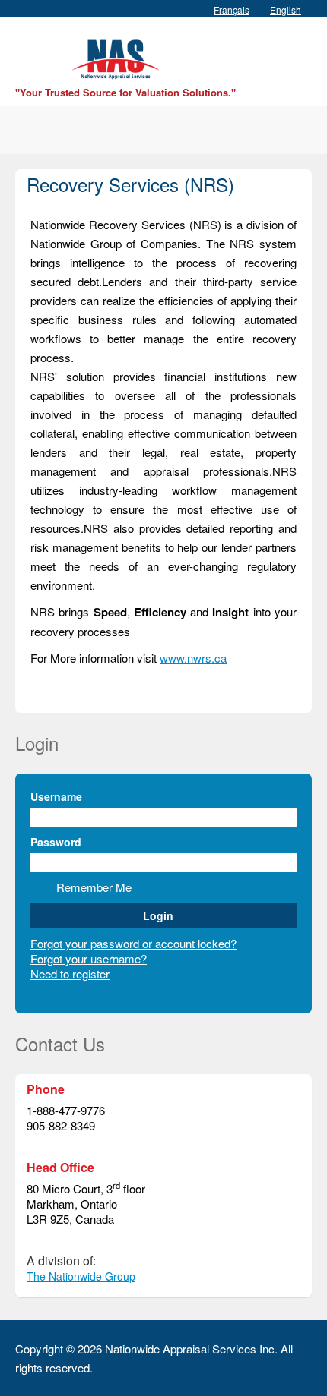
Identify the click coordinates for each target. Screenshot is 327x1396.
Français (231, 10)
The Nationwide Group (81, 1276)
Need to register (70, 974)
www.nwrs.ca (193, 658)
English (285, 10)
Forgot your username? (88, 958)
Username (56, 796)
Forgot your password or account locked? (133, 943)
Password (55, 841)
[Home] (117, 57)
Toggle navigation (28, 53)
